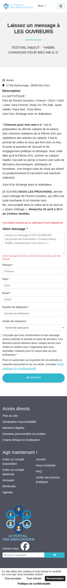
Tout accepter (13, 578)
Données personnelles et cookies (24, 434)
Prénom (7, 265)
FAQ (39, 471)
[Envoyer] (54, 555)
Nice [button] (41, 5)
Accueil (40, 459)
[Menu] (60, 6)
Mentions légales (13, 427)
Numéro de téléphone (14, 307)
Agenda (7, 492)
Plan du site (10, 415)
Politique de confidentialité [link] (34, 583)
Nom (5, 279)
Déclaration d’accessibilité (19, 421)
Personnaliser (55, 578)
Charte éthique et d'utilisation (21, 440)
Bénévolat (8, 486)
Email (5, 293)
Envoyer (35, 377)
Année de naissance (14, 321)
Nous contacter (46, 465)
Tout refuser (34, 578)
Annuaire (8, 480)
